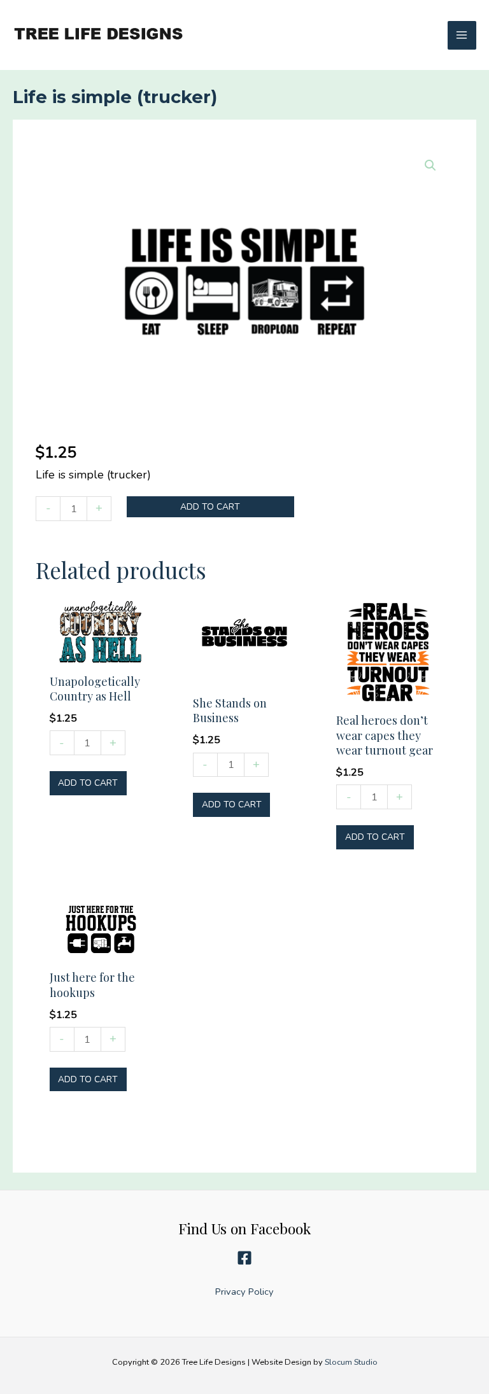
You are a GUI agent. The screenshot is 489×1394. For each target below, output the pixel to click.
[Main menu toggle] (462, 35)
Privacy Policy (244, 1291)
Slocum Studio (351, 1362)
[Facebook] (244, 1257)
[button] (430, 165)
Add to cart (210, 507)
